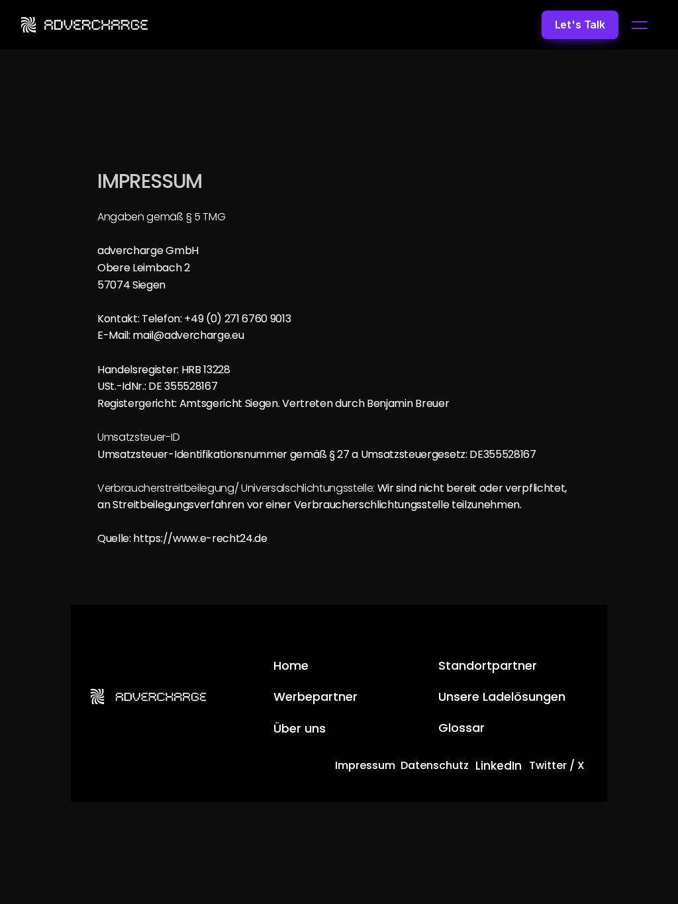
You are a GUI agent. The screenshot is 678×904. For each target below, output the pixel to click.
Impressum (365, 765)
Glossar (461, 727)
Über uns (299, 728)
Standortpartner (487, 665)
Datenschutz (435, 765)
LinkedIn (498, 766)
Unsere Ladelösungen (501, 696)
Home (291, 665)
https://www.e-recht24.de (200, 538)
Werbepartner (315, 696)
